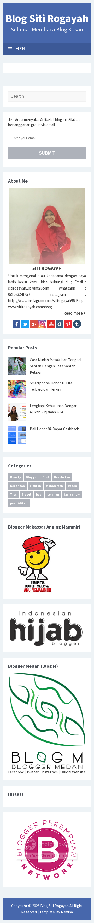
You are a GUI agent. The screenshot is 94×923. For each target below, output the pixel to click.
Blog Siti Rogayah (47, 18)
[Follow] (68, 323)
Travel (26, 494)
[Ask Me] (59, 323)
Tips (13, 494)
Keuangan (17, 486)
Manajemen (54, 486)
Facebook (16, 772)
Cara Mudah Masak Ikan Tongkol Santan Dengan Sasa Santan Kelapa (55, 366)
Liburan (35, 486)
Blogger (32, 477)
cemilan (53, 494)
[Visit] (77, 323)
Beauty (15, 477)
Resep (72, 486)
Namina (67, 911)
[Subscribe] (51, 323)
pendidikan (18, 503)
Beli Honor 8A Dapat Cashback (54, 428)
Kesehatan (62, 477)
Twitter (32, 772)
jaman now (72, 494)
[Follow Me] (25, 323)
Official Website (73, 772)
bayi (39, 494)
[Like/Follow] (16, 323)
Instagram (49, 772)
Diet (46, 477)
